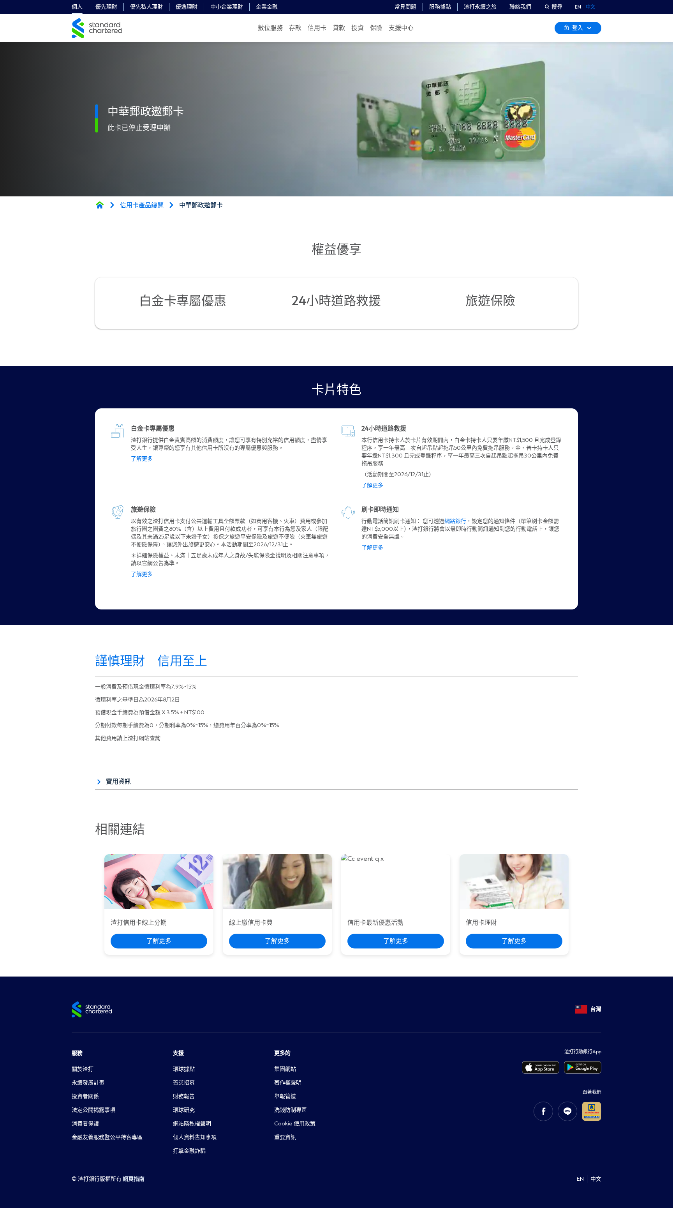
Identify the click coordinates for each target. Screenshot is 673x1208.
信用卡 (317, 28)
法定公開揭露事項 (93, 1110)
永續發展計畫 (88, 1082)
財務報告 (184, 1096)
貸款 (339, 28)
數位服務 (270, 28)
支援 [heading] (178, 1053)
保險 (376, 28)
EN (578, 7)
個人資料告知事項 (195, 1137)
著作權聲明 (287, 1082)
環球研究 (184, 1110)
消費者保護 (85, 1123)
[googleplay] (582, 1067)
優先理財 (106, 7)
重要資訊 (285, 1137)
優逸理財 (186, 7)
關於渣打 (82, 1069)
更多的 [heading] (282, 1053)
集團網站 (285, 1069)
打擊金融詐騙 (189, 1151)
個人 (77, 7)
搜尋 (556, 7)
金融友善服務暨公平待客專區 (107, 1137)
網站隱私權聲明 (192, 1123)
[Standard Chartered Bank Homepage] (99, 205)
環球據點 (184, 1069)
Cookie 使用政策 (294, 1123)
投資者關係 (85, 1096)
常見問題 (405, 7)
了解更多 (142, 459)
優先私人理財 (146, 7)
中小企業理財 (226, 7)
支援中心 (401, 28)
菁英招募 (184, 1082)
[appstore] (540, 1067)
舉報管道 (285, 1096)
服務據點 (440, 7)
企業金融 (267, 7)
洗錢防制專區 (290, 1110)
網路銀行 (455, 521)
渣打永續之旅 (480, 7)
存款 (295, 28)
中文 (590, 7)
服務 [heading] (77, 1053)
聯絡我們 (520, 7)
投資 (357, 28)
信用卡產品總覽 (142, 205)
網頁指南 (133, 1179)
